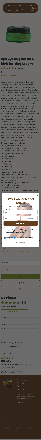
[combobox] (24, 218)
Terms (13, 238)
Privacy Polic (15, 237)
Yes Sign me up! (6, 209)
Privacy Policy (7, 238)
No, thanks (20, 243)
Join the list (20, 223)
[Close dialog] (37, 195)
